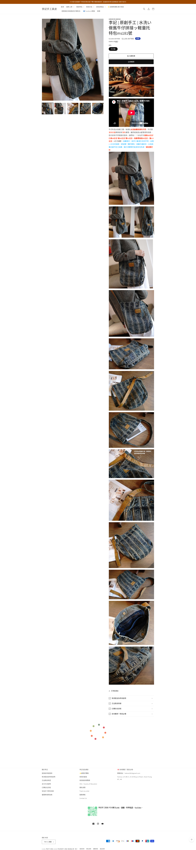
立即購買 (131, 62)
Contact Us (83, 798)
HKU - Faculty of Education (88, 784)
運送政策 (102, 849)
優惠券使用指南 (47, 795)
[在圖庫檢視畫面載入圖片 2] (60, 108)
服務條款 (82, 795)
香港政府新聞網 (85, 780)
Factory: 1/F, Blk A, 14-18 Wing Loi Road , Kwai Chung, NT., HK (134, 778)
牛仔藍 (113, 49)
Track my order (84, 791)
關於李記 (45, 769)
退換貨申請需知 (47, 773)
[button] (70, 7)
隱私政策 (82, 787)
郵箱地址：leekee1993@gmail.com (128, 773)
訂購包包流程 (46, 787)
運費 (116, 41)
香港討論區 (83, 777)
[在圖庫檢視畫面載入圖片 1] (47, 108)
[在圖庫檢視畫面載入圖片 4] (85, 108)
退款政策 (82, 849)
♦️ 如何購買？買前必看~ (125, 769)
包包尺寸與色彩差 (48, 791)
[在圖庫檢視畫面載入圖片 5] (98, 108)
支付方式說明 (46, 784)
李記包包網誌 (84, 769)
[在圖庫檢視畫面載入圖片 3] (73, 108)
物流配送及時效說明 (48, 777)
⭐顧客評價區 (84, 773)
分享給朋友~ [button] (115, 691)
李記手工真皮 (49, 849)
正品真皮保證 (46, 780)
